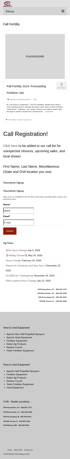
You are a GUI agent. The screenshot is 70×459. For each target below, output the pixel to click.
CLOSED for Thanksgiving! (19, 275)
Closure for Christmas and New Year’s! (26, 265)
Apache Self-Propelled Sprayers (23, 371)
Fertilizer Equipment (24, 120)
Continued (49, 111)
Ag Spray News (24, 99)
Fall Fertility (12, 120)
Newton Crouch (14, 347)
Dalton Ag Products (16, 344)
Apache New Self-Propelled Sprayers (26, 334)
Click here (10, 146)
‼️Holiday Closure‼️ (17, 255)
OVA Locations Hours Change (21, 280)
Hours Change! (13, 260)
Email (6, 216)
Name (6, 204)
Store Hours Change (16, 250)
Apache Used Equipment (19, 337)
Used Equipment (15, 387)
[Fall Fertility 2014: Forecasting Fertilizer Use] (35, 56)
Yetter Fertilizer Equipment (20, 350)
